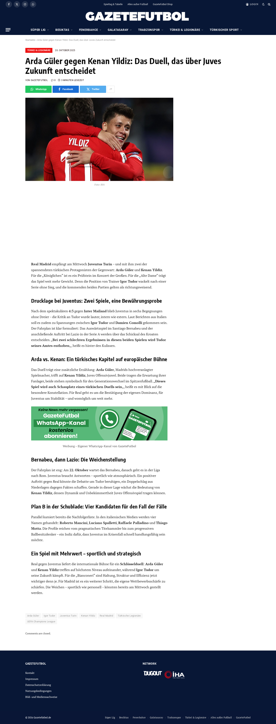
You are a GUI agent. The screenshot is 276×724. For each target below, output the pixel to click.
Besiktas (62, 30)
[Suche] (268, 4)
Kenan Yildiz (88, 615)
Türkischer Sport (224, 30)
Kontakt (29, 673)
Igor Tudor (49, 615)
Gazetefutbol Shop (163, 4)
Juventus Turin (68, 615)
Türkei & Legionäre (185, 30)
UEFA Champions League (41, 621)
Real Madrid (106, 615)
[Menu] (8, 30)
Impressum (31, 679)
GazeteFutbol (243, 717)
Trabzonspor (149, 30)
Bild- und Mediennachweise (41, 697)
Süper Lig (38, 30)
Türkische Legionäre (129, 615)
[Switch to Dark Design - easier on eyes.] (263, 4)
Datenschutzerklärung (38, 685)
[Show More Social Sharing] (111, 89)
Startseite (30, 40)
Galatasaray (118, 30)
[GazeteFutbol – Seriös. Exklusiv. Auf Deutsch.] (138, 16)
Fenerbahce (88, 30)
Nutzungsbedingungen (38, 691)
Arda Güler (33, 615)
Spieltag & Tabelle (113, 4)
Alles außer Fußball (137, 4)
